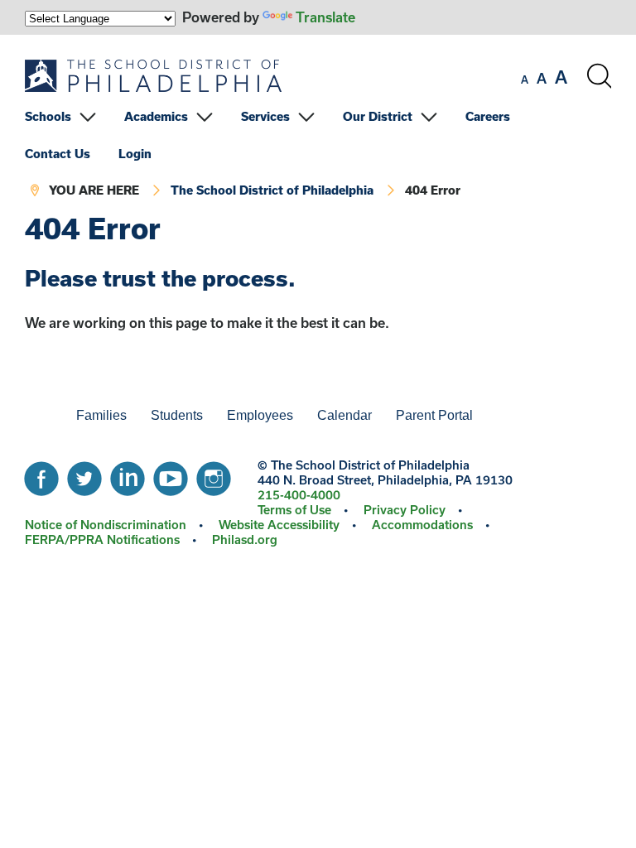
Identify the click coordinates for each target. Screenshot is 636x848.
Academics (156, 116)
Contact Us (57, 154)
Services (265, 116)
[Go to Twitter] (84, 474)
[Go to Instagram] (213, 474)
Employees (260, 415)
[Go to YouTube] (170, 474)
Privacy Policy (405, 510)
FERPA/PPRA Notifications (102, 539)
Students (177, 415)
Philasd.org (244, 539)
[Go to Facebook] (41, 474)
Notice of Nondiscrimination (105, 525)
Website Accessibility (279, 525)
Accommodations (422, 525)
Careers (487, 116)
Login (135, 154)
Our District (377, 116)
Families (101, 415)
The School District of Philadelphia (272, 190)
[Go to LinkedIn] (127, 474)
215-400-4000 (299, 495)
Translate (325, 17)
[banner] (318, 124)
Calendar (344, 415)
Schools (48, 116)
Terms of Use (294, 510)
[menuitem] (73, 116)
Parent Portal (434, 415)
